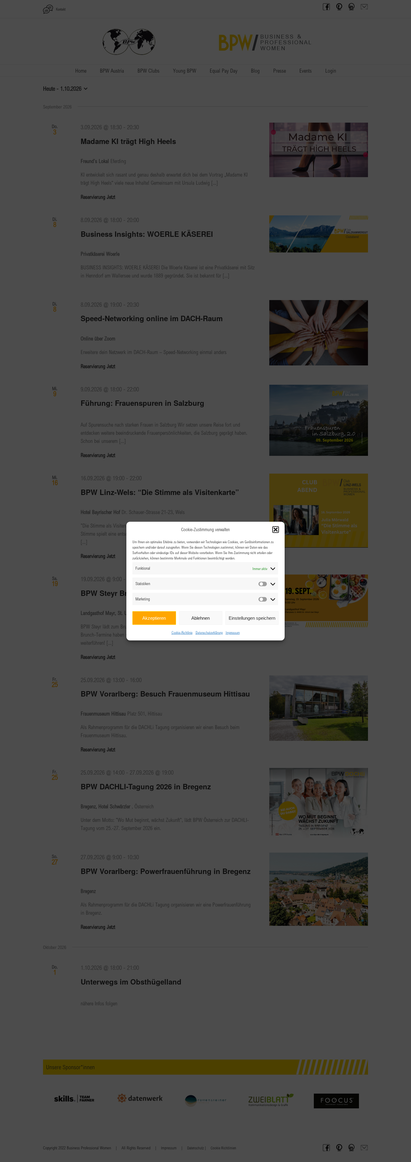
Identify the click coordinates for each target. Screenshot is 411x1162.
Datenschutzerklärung (209, 632)
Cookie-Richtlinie (182, 632)
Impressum (233, 632)
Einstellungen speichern (252, 617)
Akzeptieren (154, 617)
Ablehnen (200, 617)
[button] (276, 530)
